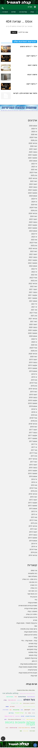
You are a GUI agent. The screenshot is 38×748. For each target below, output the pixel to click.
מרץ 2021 (34, 316)
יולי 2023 (34, 234)
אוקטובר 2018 (32, 400)
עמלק (29, 713)
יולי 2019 (34, 374)
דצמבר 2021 (33, 289)
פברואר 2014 (33, 555)
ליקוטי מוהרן (27, 709)
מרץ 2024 (34, 210)
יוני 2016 (34, 482)
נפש (10, 709)
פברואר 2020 (33, 354)
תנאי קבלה (34, 676)
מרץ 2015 (34, 523)
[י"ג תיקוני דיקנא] (6, 58)
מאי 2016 (34, 485)
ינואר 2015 (33, 529)
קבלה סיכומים (33, 655)
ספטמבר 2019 (32, 368)
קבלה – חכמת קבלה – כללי (29, 641)
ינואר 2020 (33, 356)
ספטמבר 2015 (32, 506)
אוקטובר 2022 (32, 260)
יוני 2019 (34, 377)
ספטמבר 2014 (32, 538)
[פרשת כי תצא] (6, 67)
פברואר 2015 (33, 526)
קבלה (32, 12)
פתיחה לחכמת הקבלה (30, 632)
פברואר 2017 (33, 459)
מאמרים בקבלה (32, 603)
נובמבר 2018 (33, 397)
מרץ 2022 (34, 281)
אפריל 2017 (33, 453)
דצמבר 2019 (33, 359)
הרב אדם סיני (33, 582)
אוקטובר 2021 (32, 295)
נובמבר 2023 (33, 222)
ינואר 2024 (33, 216)
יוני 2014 (34, 546)
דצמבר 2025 (33, 149)
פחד (26, 713)
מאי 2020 (34, 345)
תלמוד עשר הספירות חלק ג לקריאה (25, 93)
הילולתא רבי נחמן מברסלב (29, 703)
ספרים (35, 620)
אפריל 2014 (33, 549)
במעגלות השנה (32, 576)
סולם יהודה (5, 709)
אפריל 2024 (33, 207)
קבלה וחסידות (33, 643)
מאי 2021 (34, 310)
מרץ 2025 (34, 175)
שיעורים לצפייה (32, 670)
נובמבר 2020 (33, 327)
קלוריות (22, 716)
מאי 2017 (34, 450)
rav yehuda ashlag (10, 693)
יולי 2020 (34, 339)
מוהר (22, 709)
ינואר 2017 (33, 462)
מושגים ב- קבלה (32, 611)
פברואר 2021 (33, 318)
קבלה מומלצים (33, 652)
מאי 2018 (34, 415)
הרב (21, 703)
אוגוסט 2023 (33, 231)
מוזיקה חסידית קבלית (30, 608)
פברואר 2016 (33, 494)
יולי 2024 (34, 199)
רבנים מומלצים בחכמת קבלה (28, 664)
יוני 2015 (34, 514)
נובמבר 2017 (33, 432)
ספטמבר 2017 (32, 438)
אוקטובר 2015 (32, 503)
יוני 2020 (34, 342)
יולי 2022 (34, 269)
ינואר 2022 (33, 286)
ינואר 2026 (33, 146)
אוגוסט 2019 (33, 371)
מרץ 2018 (34, 421)
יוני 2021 (34, 307)
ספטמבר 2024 (32, 193)
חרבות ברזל (33, 597)
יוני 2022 (34, 272)
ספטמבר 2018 (32, 403)
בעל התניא (19, 700)
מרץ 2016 (34, 491)
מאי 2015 (34, 517)
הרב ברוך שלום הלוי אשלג (29, 706)
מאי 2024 (34, 205)
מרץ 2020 (34, 351)
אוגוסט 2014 (33, 541)
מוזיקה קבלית (16, 709)
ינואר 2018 (33, 427)
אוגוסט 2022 (33, 266)
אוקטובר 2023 (32, 225)
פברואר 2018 (33, 424)
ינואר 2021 (33, 321)
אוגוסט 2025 (33, 161)
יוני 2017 (34, 447)
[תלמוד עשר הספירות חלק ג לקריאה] (6, 95)
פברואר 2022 (33, 283)
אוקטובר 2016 (32, 470)
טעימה (7, 706)
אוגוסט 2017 (33, 441)
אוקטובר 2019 (32, 365)
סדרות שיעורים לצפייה (30, 617)
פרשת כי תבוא (32, 75)
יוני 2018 (34, 412)
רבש (5, 719)
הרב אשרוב (33, 585)
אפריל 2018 (33, 418)
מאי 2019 (34, 380)
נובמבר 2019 (33, 362)
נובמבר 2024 (33, 187)
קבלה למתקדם (32, 646)
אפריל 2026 (33, 137)
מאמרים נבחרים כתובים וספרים (28, 605)
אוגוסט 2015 (33, 508)
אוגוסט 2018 (33, 406)
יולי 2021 (34, 304)
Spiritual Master (22, 696)
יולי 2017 (34, 444)
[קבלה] (19, 2)
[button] (2, 7)
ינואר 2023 (33, 251)
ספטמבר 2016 (32, 473)
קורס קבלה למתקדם (31, 658)
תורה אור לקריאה (13, 727)
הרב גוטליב (33, 588)
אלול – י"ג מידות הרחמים (28, 47)
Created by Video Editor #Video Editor (26, 690)
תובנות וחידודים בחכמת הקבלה (28, 673)
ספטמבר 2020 (32, 333)
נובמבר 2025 (33, 152)
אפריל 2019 (33, 383)
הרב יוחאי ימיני (32, 591)
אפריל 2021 (33, 313)
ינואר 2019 (33, 392)
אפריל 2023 (33, 243)
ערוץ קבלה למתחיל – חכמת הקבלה (26, 623)
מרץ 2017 (34, 456)
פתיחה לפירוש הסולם (30, 635)
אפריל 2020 (33, 348)
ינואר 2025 (33, 181)
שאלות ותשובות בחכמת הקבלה (28, 667)
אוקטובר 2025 (32, 155)
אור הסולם (34, 570)
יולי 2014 (34, 544)
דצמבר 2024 (33, 184)
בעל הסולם (29, 700)
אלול (16, 696)
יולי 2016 (34, 479)
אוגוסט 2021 (33, 301)
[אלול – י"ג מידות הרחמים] (6, 49)
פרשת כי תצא (32, 65)
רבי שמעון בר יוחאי (30, 719)
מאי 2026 (34, 134)
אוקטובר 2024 (32, 190)
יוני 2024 (34, 202)
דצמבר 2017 (33, 430)
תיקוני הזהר (32, 731)
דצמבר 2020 (33, 324)
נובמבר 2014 (33, 535)
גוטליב (5, 700)
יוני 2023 (34, 237)
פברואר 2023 (33, 248)
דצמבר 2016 (33, 465)
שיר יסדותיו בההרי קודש (24, 727)
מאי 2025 (34, 169)
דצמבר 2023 (33, 219)
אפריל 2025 (33, 172)
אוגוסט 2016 (33, 476)
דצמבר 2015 (33, 500)
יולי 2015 (34, 511)
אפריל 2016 (33, 488)
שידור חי (33, 727)
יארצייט (33, 709)
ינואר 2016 (33, 497)
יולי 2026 (34, 129)
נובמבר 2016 (33, 468)
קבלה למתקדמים (32, 649)
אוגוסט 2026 (33, 126)
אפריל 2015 (33, 520)
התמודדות (12, 706)
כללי (36, 600)
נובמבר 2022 (33, 257)
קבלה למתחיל (19, 713)
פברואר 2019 (33, 389)
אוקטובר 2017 (32, 435)
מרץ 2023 (34, 245)
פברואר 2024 (33, 213)
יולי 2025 (34, 164)
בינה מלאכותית (32, 573)
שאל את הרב (23, 12)
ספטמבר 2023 (32, 228)
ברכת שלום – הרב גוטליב (29, 579)
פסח (35, 626)
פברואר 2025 (33, 178)
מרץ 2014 (34, 552)
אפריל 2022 (33, 278)
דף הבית (14, 32)
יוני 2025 (34, 167)
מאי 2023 (34, 240)
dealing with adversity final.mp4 (27, 693)
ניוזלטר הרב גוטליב (31, 614)
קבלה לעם (11, 713)
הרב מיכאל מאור (32, 594)
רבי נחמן (34, 661)
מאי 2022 (34, 275)
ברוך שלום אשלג (12, 700)
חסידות (13, 12)
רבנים (24, 719)
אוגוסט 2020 (33, 336)
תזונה (7, 727)
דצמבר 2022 (33, 254)
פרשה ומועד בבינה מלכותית (29, 629)
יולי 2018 (34, 409)
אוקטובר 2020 (32, 330)
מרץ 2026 (34, 140)
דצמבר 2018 (33, 394)
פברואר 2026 (33, 143)
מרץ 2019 (34, 386)
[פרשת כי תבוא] (6, 77)
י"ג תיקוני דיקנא (32, 56)
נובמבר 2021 (33, 292)
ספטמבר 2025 (32, 158)
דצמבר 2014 (33, 532)
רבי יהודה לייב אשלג (9, 716)
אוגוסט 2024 (33, 196)
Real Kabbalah (31, 696)
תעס (21, 731)
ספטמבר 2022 (32, 263)
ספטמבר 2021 (32, 298)
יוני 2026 (34, 131)
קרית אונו (17, 716)
